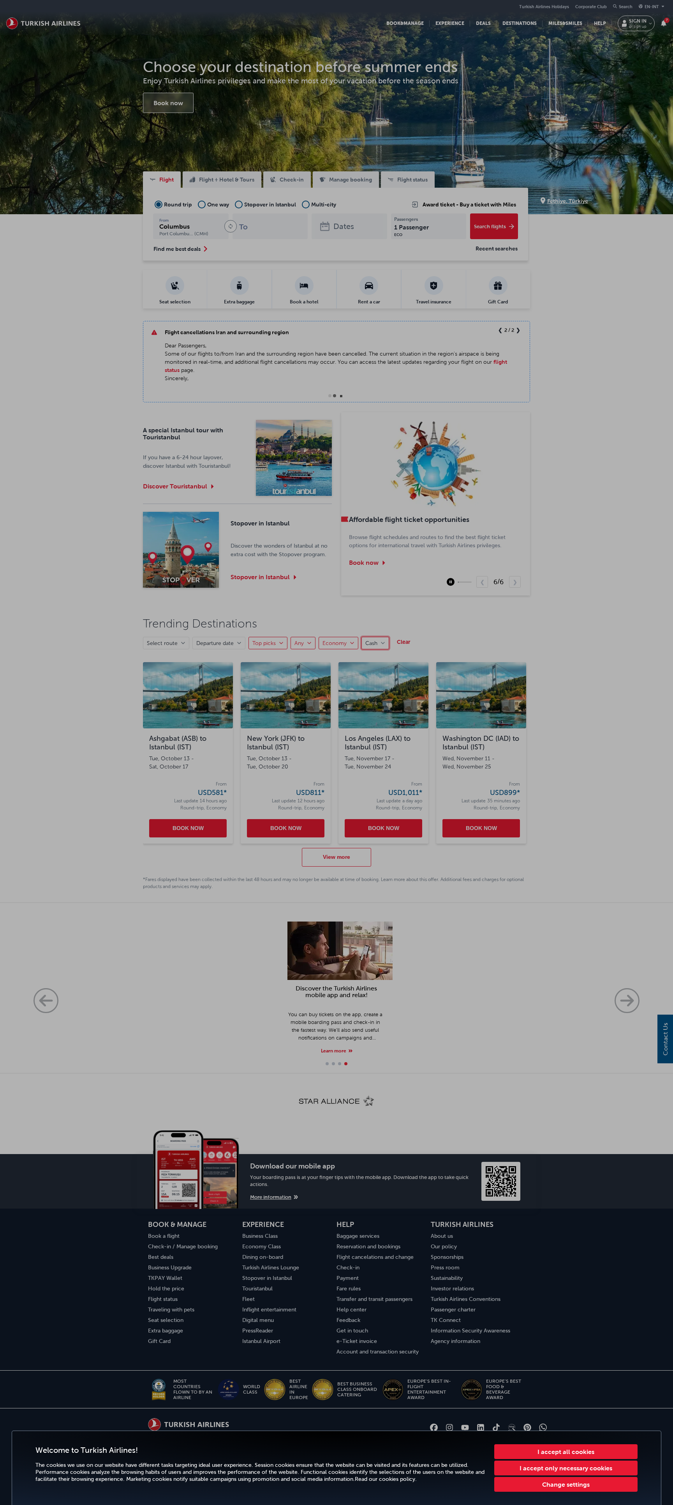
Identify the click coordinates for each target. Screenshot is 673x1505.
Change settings (566, 1484)
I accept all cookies (565, 1451)
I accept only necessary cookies (566, 1468)
